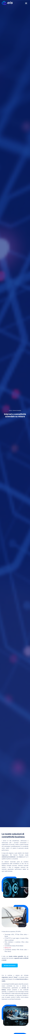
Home (10, 410)
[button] (26, 3)
